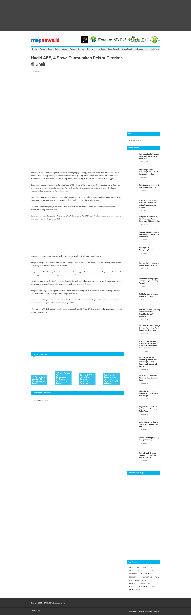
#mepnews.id (145, 583)
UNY (138, 567)
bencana (132, 583)
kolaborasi (147, 577)
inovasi (152, 570)
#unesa (132, 586)
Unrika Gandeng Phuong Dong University (149, 439)
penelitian (133, 577)
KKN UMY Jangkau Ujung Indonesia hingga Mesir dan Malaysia (149, 393)
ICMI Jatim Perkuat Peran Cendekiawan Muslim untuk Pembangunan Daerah (63, 378)
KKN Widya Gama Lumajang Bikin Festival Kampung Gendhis (38, 380)
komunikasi (143, 586)
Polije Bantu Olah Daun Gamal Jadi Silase (148, 295)
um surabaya (145, 574)
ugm (131, 567)
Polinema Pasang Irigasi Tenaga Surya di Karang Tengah (148, 281)
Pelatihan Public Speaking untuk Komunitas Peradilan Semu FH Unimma (111, 379)
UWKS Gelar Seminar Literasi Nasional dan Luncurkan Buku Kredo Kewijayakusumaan (148, 344)
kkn (144, 567)
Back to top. (36, 611)
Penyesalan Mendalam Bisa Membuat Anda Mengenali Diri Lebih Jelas (149, 219)
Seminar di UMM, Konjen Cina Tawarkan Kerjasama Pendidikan (86, 379)
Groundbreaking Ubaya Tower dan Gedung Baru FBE (148, 424)
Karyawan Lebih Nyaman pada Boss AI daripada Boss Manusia (149, 156)
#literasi (141, 570)
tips (157, 577)
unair (131, 570)
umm (152, 567)
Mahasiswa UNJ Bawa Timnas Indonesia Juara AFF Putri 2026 (148, 455)
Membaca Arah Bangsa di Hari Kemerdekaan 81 (149, 186)
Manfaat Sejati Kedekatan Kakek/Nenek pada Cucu (149, 264)
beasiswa (133, 574)
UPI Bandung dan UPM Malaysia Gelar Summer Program (148, 378)
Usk (153, 586)
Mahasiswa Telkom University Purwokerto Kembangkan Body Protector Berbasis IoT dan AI (148, 361)
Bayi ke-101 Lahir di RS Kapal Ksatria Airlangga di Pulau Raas (149, 409)
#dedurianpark (141, 580)
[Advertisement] (95, 15)
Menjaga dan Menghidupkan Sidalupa (149, 249)
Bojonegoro (134, 590)
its (130, 580)
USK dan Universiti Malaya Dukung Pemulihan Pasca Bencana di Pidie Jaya (149, 328)
